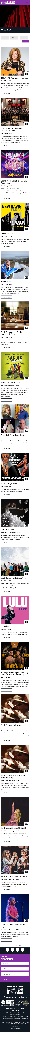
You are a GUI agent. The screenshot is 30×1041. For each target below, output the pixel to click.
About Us (21, 1008)
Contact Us (15, 1010)
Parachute (18, 1028)
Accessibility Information (15, 1014)
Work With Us (10, 1008)
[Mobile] (26, 2)
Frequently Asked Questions (9, 1016)
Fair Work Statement (7, 1018)
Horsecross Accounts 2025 (21, 1018)
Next (20, 945)
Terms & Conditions (8, 1012)
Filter (25, 41)
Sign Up (5, 979)
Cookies (25, 1012)
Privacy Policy (17, 1012)
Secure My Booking (23, 1016)
